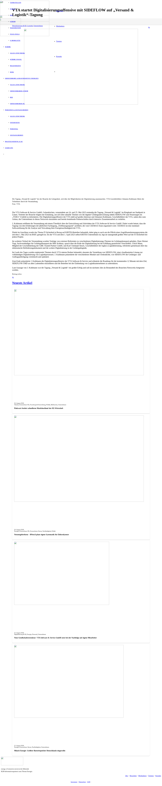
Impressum (74, 782)
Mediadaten (142, 776)
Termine (151, 776)
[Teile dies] (149, 28)
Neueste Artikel (22, 282)
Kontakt (158, 776)
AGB (88, 782)
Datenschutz (82, 782)
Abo (126, 776)
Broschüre (133, 776)
